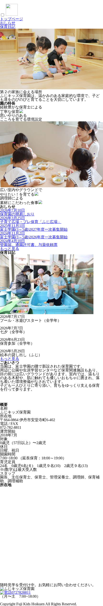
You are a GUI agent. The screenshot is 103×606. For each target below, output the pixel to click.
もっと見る (9, 249)
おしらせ (7, 23)
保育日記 (7, 27)
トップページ (11, 19)
